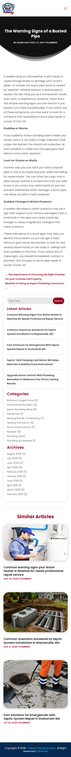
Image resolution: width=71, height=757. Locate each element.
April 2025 (12, 485)
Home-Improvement (19, 427)
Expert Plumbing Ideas (19, 409)
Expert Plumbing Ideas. (42, 748)
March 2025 (13, 489)
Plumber (12, 431)
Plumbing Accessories (19, 440)
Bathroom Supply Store (20, 400)
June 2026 (13, 463)
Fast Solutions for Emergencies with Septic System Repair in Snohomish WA (32, 717)
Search (58, 301)
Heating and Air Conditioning (23, 418)
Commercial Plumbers (20, 404)
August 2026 (14, 453)
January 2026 (14, 476)
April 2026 (12, 467)
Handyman (13, 413)
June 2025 (13, 480)
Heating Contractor (18, 422)
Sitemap (42, 751)
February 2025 (15, 494)
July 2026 (12, 458)
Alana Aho (23, 42)
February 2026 (15, 471)
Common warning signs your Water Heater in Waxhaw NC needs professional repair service (33, 571)
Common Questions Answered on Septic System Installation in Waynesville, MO (33, 641)
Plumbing (51, 42)
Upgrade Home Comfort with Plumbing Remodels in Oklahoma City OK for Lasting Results (32, 379)
